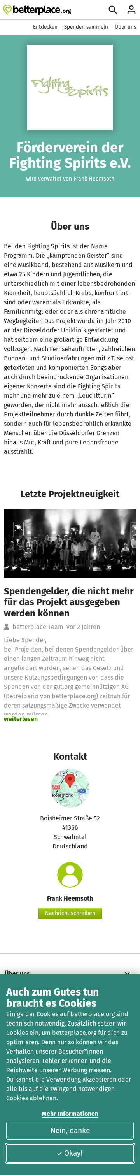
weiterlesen (21, 719)
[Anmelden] (131, 9)
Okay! (73, 1153)
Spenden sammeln (86, 27)
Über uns (125, 27)
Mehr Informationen (70, 1113)
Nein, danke (70, 1130)
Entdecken (45, 27)
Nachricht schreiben (70, 913)
